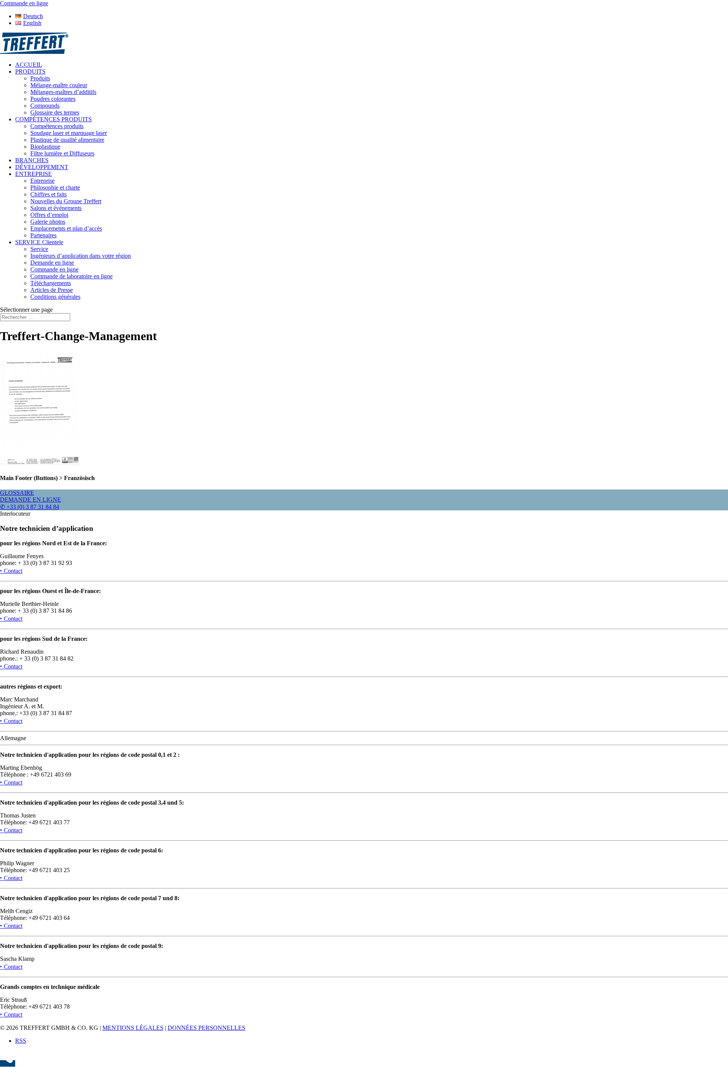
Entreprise (42, 180)
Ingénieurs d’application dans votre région (80, 256)
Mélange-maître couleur (58, 85)
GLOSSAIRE (17, 493)
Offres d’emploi (49, 215)
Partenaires (43, 235)
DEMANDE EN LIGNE (30, 499)
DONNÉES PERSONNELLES (206, 1028)
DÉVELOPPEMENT (41, 167)
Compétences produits (56, 126)
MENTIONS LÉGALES (132, 1028)
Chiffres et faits (48, 194)
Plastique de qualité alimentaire (67, 140)
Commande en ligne (54, 269)
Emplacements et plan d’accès (66, 228)
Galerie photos (47, 221)
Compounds (45, 105)
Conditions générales (55, 296)
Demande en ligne (52, 262)
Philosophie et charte (55, 187)
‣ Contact (11, 571)
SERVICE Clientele (39, 242)
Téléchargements (50, 283)
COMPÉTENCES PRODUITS (53, 119)
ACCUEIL (28, 64)
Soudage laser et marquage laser (68, 133)
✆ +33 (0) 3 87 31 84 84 (29, 507)
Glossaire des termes (54, 112)
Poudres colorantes (52, 99)
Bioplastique (45, 146)
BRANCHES (32, 160)
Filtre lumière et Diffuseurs (62, 153)
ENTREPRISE (33, 174)
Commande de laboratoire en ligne (71, 276)
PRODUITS (30, 71)
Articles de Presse (51, 290)
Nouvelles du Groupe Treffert (65, 201)
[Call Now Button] (7, 1063)
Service (39, 249)
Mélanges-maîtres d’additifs (63, 92)
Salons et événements (56, 208)
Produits (40, 78)
